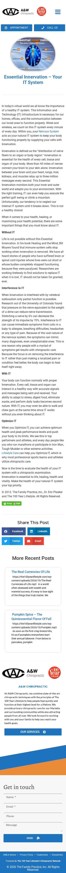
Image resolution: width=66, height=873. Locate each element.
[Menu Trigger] (58, 11)
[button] (14, 531)
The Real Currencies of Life (30, 572)
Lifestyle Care (10, 453)
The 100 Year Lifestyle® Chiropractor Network (38, 861)
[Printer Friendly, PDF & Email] (11, 503)
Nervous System (49, 131)
